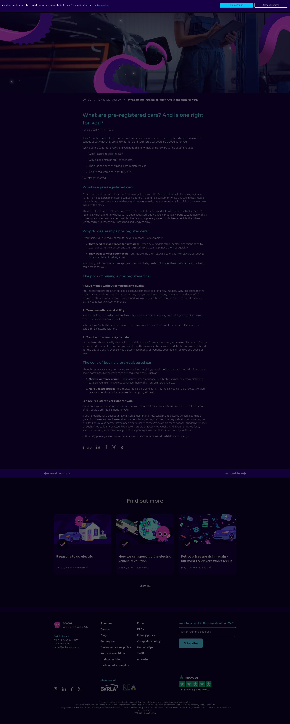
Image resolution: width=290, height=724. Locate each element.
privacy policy (101, 5)
